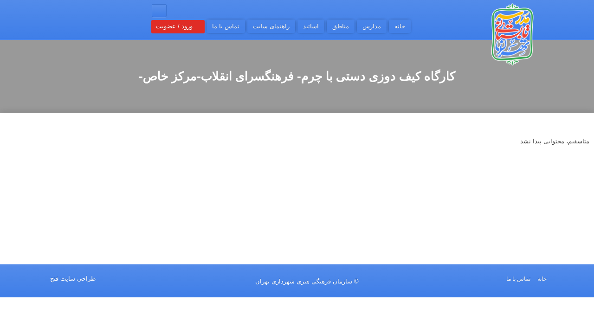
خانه (399, 26)
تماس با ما (225, 26)
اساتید (311, 26)
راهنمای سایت (271, 26)
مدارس (371, 26)
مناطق (340, 26)
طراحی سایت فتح (73, 278)
